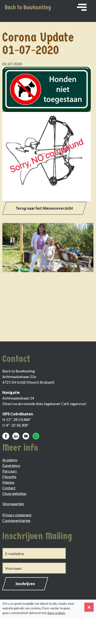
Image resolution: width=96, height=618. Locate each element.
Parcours (9, 471)
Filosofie (9, 476)
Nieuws (8, 482)
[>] (86, 246)
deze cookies (56, 613)
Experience (11, 465)
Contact (8, 488)
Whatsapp (35, 436)
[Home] (82, 7)
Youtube (25, 436)
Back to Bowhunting (28, 7)
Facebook (5, 436)
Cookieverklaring (16, 520)
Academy (9, 460)
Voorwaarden (13, 503)
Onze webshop (14, 493)
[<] (9, 246)
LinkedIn (15, 436)
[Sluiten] (89, 607)
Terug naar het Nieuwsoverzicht (44, 208)
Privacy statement (16, 515)
